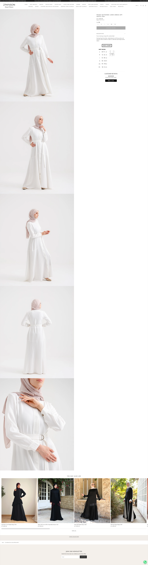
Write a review (111, 80)
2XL (111, 24)
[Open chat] (145, 562)
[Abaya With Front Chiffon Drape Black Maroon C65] (56, 500)
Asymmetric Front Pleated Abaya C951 (8, 524)
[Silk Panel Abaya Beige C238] (129, 500)
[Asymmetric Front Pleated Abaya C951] (19, 500)
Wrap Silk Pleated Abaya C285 (80, 524)
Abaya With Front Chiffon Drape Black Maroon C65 (48, 524)
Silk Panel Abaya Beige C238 (116, 524)
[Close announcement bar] (147, 1)
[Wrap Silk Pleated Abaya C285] (92, 500)
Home (3, 542)
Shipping (98, 19)
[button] (140, 5)
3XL (115, 24)
